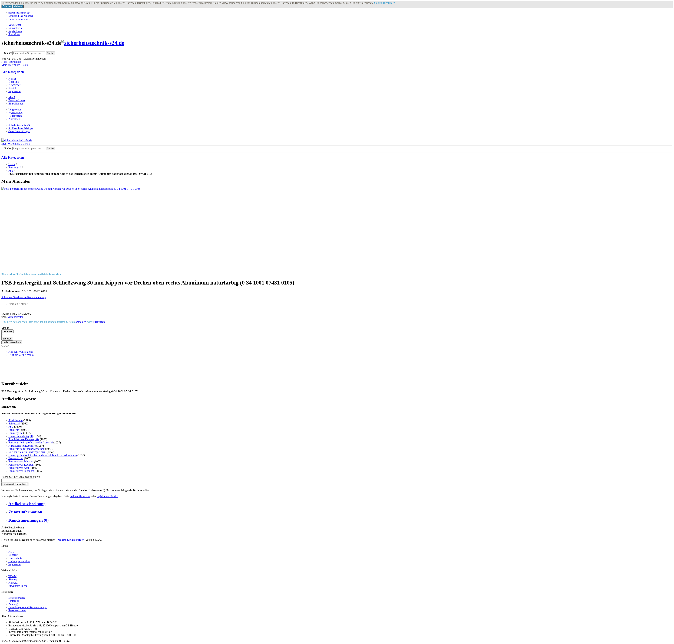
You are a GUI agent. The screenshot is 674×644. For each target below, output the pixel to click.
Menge (5, 327)
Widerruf (13, 554)
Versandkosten (15, 316)
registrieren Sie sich (107, 496)
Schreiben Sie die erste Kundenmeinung (23, 297)
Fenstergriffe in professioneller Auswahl (30, 442)
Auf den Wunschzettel (20, 351)
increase (7, 338)
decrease (7, 331)
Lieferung (13, 600)
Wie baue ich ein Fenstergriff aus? (27, 451)
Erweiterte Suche (17, 585)
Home (11, 164)
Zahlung (13, 604)
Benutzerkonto (16, 100)
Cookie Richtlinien (384, 2)
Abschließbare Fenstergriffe (23, 439)
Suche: (8, 52)
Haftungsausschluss (19, 561)
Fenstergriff (14, 167)
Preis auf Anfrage (18, 303)
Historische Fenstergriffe (22, 445)
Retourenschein (17, 610)
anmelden (80, 321)
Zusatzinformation (25, 512)
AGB (11, 551)
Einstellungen (16, 103)
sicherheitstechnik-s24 (19, 12)
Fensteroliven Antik (19, 467)
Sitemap (12, 579)
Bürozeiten (15, 61)
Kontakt (12, 582)
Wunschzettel (15, 28)
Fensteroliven (15, 458)
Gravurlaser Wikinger (19, 19)
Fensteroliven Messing (20, 461)
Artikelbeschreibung (26, 503)
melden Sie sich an (80, 496)
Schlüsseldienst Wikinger (20, 15)
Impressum (14, 564)
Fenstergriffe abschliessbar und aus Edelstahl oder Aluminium (42, 455)
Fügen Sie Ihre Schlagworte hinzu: (20, 476)
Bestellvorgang (16, 597)
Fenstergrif (14, 429)
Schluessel (14, 423)
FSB (11, 170)
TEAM (12, 576)
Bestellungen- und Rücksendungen (27, 607)
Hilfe (4, 61)
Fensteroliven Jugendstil (21, 470)
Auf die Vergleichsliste (22, 354)
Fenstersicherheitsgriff (20, 436)
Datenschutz (15, 558)
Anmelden (14, 34)
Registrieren (15, 31)
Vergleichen (15, 24)
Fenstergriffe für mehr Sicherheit (26, 448)
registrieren (98, 321)
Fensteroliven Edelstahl (21, 464)
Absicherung (15, 420)
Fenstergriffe (15, 432)
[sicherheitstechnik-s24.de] (92, 43)
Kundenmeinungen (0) (28, 520)
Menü (11, 97)
